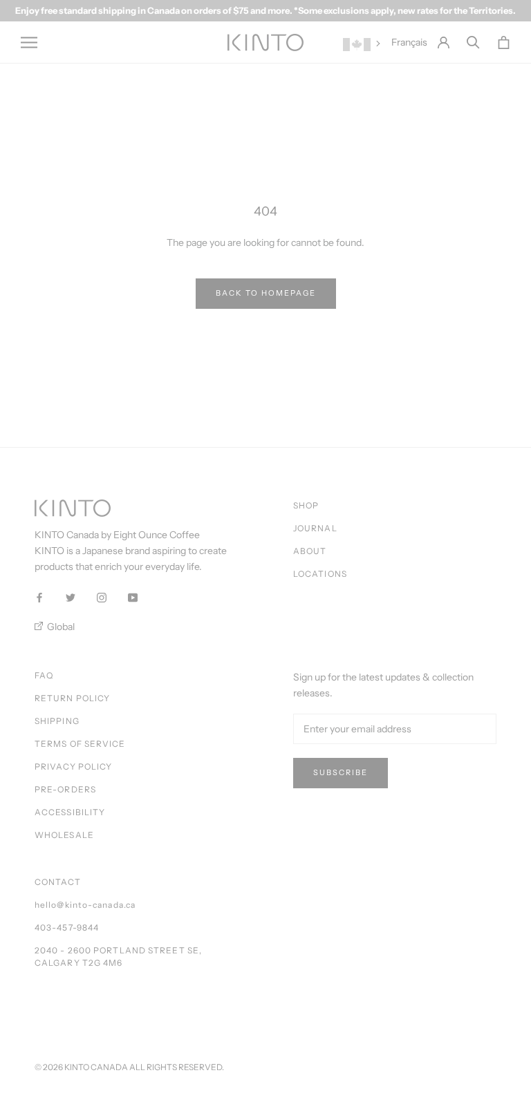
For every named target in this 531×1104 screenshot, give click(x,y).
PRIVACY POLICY (73, 766)
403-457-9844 (67, 927)
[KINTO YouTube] (133, 597)
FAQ (44, 675)
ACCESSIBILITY (70, 812)
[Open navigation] (29, 42)
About (310, 551)
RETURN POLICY (72, 698)
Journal (315, 528)
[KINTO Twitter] (70, 597)
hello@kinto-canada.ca (85, 905)
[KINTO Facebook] (39, 597)
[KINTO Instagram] (101, 597)
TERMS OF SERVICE (80, 744)
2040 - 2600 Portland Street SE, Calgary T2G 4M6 (118, 956)
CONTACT (58, 882)
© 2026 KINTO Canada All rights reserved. (129, 1067)
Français (409, 42)
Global (60, 626)
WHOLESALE (64, 835)
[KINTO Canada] (265, 42)
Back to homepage (266, 293)
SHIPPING (57, 721)
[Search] (473, 42)
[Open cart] (503, 42)
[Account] (443, 42)
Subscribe (340, 772)
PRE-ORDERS (65, 789)
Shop (306, 505)
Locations (320, 574)
